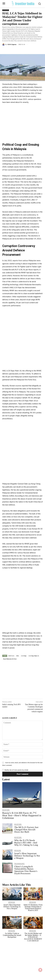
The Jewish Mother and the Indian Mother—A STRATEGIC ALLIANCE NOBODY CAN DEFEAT (33, 937)
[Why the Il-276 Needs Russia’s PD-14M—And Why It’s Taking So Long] (7, 841)
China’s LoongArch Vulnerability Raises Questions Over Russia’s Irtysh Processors (25, 870)
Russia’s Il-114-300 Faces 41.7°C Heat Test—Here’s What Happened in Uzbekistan (21, 815)
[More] (38, 50)
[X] (17, 50)
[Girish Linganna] (3, 44)
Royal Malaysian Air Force (9, 659)
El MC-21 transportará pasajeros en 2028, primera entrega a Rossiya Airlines (13, 669)
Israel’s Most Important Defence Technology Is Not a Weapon (27, 855)
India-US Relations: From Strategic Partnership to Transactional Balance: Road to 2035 (33, 907)
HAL (17, 655)
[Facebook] (12, 50)
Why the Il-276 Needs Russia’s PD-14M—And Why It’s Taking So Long (26, 842)
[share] (19, 668)
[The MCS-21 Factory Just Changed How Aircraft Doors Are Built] (7, 828)
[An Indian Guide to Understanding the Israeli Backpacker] (12, 922)
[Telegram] (33, 50)
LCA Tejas (23, 655)
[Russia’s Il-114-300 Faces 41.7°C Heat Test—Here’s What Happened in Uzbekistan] (22, 795)
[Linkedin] (22, 50)
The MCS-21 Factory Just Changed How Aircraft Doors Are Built (26, 829)
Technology (19, 863)
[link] (7, 669)
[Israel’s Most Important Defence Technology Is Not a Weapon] (7, 855)
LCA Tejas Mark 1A (34, 655)
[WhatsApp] (28, 50)
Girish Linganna (12, 44)
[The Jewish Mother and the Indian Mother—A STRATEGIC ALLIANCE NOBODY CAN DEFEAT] (33, 922)
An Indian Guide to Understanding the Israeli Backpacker (12, 935)
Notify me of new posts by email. (16, 770)
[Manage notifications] (40, 970)
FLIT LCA (11, 655)
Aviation (6, 810)
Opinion (5, 10)
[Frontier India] (23, 3)
